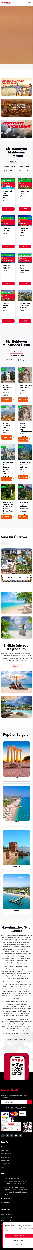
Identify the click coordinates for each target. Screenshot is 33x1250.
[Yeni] (8, 375)
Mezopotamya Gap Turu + (26, 386)
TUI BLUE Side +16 (6, 267)
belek (16, 910)
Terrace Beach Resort (6, 305)
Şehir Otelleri (5, 1157)
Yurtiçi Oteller (5, 1150)
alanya (16, 866)
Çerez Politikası (6, 1217)
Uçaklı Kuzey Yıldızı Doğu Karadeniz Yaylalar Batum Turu (8, 506)
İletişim (3, 1167)
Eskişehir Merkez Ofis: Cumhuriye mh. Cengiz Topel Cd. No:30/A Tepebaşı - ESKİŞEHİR (15, 1181)
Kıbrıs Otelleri (5, 1160)
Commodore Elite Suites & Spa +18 (25, 305)
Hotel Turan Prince (24, 192)
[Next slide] (7, 543)
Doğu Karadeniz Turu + (7, 387)
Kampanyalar (5, 1164)
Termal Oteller (6, 1154)
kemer (17, 822)
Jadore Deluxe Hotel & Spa (24, 268)
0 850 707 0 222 (9, 1203)
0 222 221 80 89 (9, 1198)
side (16, 777)
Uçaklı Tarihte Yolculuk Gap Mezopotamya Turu (26, 428)
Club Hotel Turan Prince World (7, 194)
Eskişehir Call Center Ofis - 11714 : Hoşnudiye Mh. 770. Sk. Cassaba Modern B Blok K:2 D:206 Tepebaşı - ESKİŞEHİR (16, 1190)
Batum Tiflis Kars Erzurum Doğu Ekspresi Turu (8, 468)
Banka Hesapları (6, 1214)
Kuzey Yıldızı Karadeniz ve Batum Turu (25, 466)
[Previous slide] (3, 543)
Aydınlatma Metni (7, 1221)
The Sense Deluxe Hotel (24, 230)
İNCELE (8, 209)
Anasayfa (4, 1147)
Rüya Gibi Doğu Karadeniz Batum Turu (24, 505)
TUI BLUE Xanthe (6, 229)
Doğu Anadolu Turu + (6, 425)
